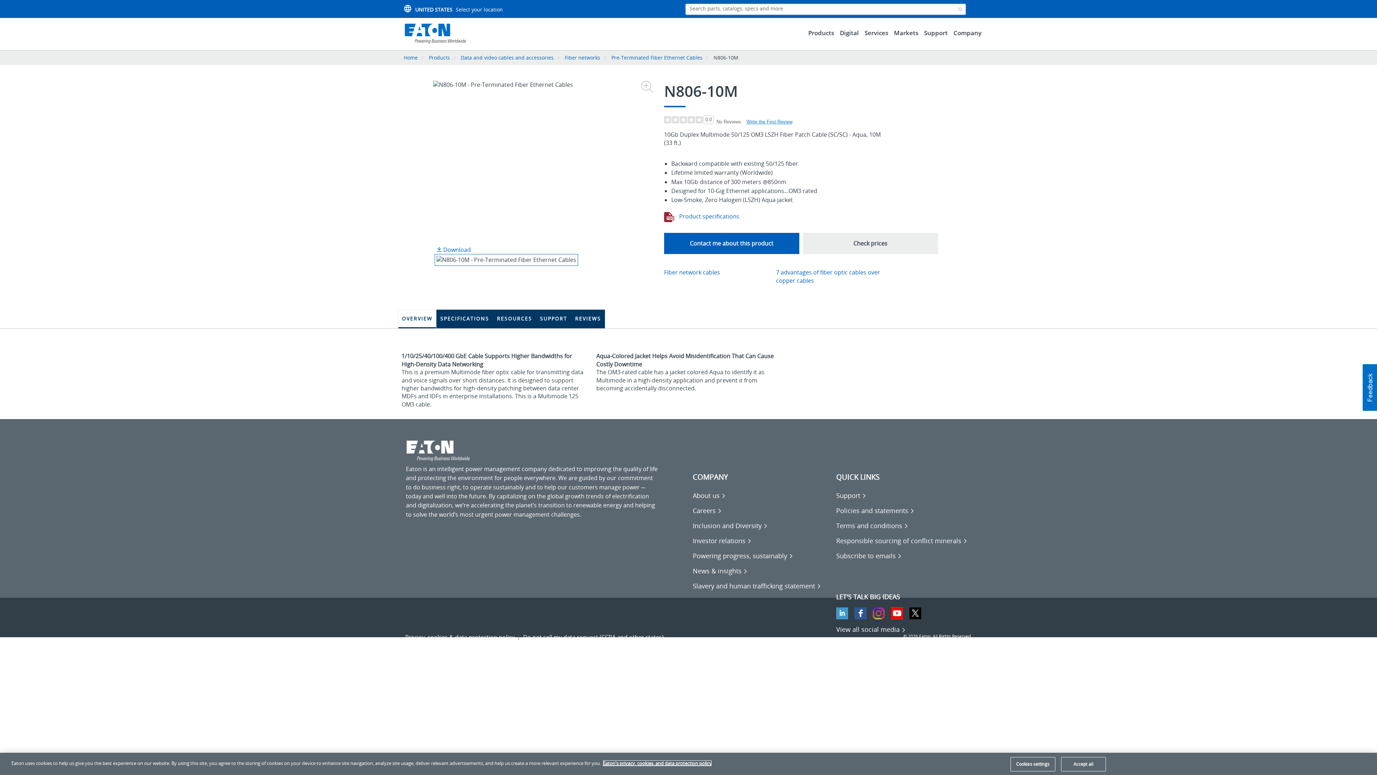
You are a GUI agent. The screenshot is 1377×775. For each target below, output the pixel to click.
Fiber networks (582, 57)
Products (439, 57)
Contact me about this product (731, 243)
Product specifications (708, 216)
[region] (688, 764)
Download (456, 250)
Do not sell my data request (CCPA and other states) (593, 637)
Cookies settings (1033, 764)
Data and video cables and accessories (508, 57)
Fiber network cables (692, 272)
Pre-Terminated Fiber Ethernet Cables (656, 57)
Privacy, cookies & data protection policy (460, 637)
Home (411, 57)
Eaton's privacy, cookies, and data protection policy (657, 763)
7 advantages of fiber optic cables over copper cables (828, 276)
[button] (1370, 387)
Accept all (1083, 764)
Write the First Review (769, 122)
